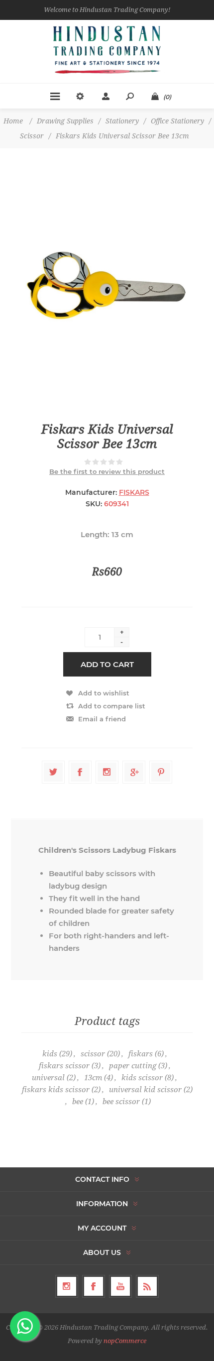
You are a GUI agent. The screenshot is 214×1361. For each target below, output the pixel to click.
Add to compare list (111, 706)
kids (49, 1053)
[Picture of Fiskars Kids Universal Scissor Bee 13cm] (107, 285)
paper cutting (132, 1065)
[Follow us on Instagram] (66, 1286)
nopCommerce (125, 1341)
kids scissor (142, 1077)
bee (77, 1101)
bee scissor (121, 1101)
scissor (93, 1053)
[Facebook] (93, 1286)
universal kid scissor (145, 1089)
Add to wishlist (103, 693)
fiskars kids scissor (56, 1089)
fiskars (140, 1053)
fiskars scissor (64, 1065)
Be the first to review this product (107, 471)
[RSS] (147, 1286)
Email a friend (102, 719)
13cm (93, 1077)
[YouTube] (120, 1286)
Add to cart (107, 664)
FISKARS (134, 492)
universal (48, 1077)
